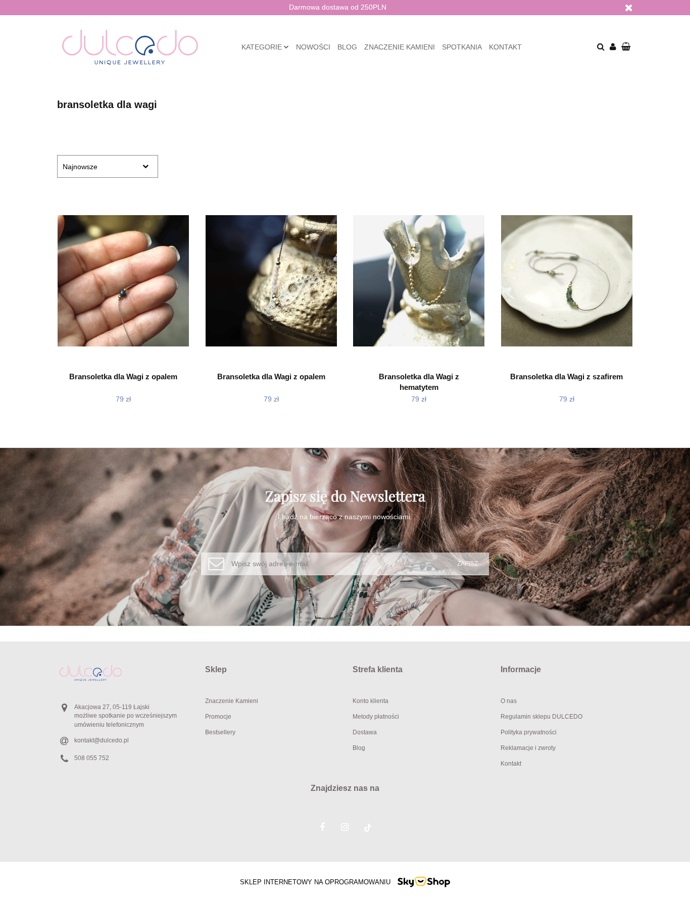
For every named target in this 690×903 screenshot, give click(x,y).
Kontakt (505, 47)
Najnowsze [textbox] (80, 167)
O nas (509, 701)
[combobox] (107, 166)
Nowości (313, 47)
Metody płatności (376, 716)
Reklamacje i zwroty (528, 747)
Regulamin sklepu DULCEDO (541, 716)
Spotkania (462, 47)
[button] (271, 670)
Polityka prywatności (529, 732)
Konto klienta (370, 701)
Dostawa (365, 732)
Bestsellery (220, 732)
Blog (347, 47)
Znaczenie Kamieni (231, 701)
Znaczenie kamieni (399, 47)
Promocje (218, 716)
